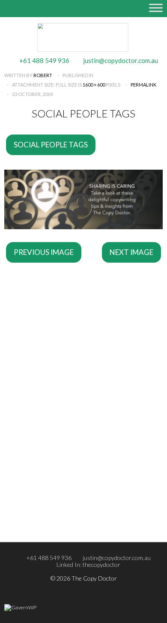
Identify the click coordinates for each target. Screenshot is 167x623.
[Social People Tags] (83, 226)
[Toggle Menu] (156, 12)
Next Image (131, 252)
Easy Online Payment (50, 462)
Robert (42, 75)
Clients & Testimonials (51, 515)
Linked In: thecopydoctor (88, 564)
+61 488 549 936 (49, 557)
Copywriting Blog (45, 440)
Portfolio (35, 503)
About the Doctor (47, 492)
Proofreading (40, 358)
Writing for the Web (50, 399)
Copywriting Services (50, 335)
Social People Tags (51, 144)
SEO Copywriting (45, 388)
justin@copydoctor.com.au (117, 557)
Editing (32, 347)
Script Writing (41, 410)
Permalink (143, 84)
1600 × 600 (94, 84)
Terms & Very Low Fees (53, 451)
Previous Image (44, 252)
